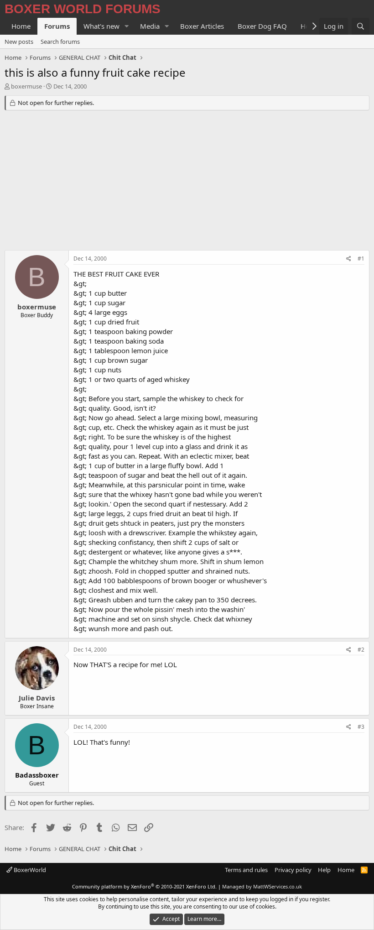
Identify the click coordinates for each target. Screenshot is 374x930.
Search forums (60, 41)
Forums (57, 26)
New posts (19, 41)
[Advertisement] (187, 182)
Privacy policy (293, 870)
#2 (361, 649)
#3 (361, 727)
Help (324, 870)
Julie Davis (37, 697)
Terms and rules (246, 870)
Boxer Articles (202, 26)
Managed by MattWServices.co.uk (262, 886)
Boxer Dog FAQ (262, 26)
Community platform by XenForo (144, 886)
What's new (101, 26)
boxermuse (26, 86)
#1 (361, 258)
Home (21, 26)
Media (150, 26)
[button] (126, 26)
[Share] (348, 259)
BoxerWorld (29, 870)
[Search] (360, 26)
